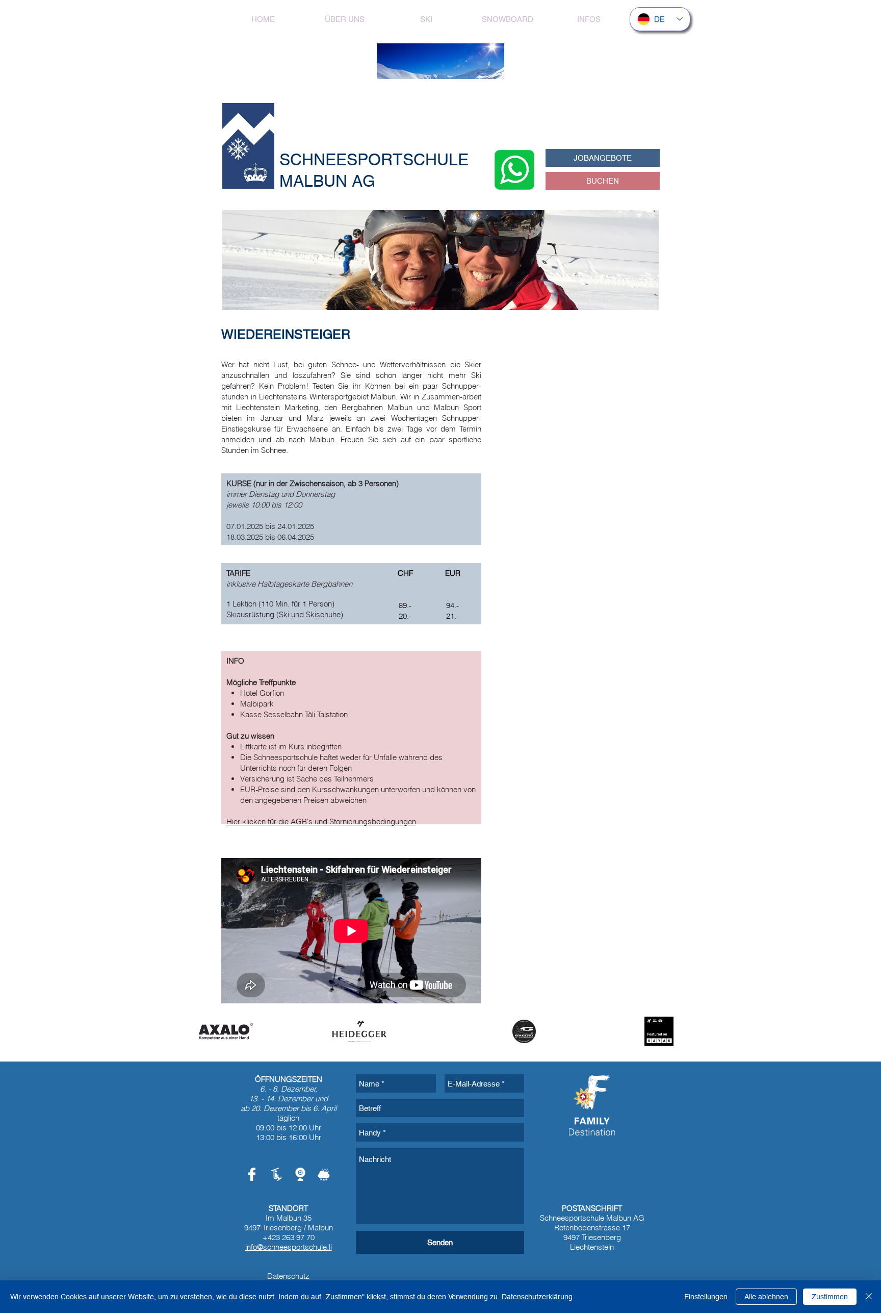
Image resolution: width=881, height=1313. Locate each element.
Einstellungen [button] (706, 1297)
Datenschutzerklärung (537, 1297)
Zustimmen (830, 1297)
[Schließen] (869, 1297)
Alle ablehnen (766, 1297)
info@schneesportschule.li (288, 1247)
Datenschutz (288, 1276)
